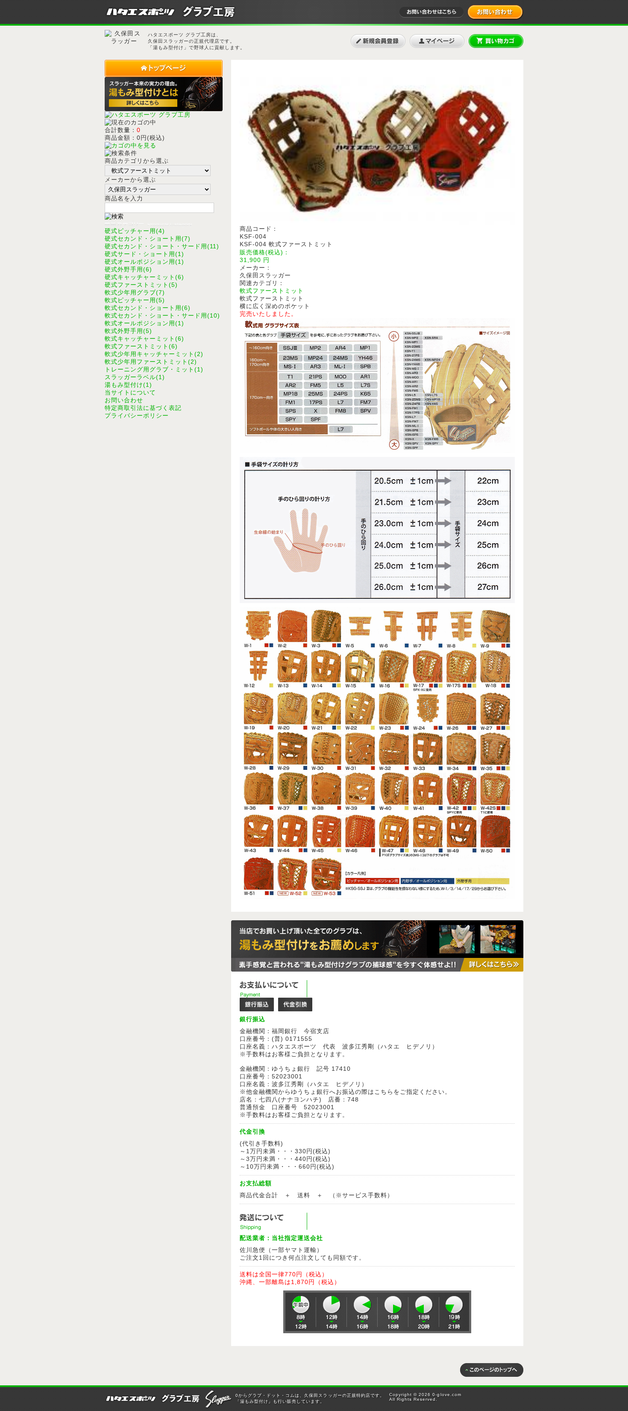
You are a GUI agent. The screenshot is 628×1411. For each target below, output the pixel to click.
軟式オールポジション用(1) (144, 323)
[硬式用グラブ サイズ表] (377, 896)
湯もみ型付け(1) (128, 384)
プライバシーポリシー (137, 415)
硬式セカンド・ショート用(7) (148, 238)
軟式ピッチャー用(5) (135, 300)
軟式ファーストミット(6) (141, 346)
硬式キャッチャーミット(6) (144, 277)
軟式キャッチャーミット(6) (144, 338)
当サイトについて (130, 392)
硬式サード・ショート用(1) (144, 253)
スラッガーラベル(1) (135, 377)
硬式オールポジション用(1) (144, 261)
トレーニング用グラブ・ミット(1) (154, 369)
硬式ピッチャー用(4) (135, 230)
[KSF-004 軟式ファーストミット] (377, 223)
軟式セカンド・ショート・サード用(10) (162, 315)
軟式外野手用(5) (128, 330)
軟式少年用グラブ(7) (135, 292)
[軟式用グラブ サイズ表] (377, 450)
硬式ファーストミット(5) (141, 284)
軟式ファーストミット (272, 290)
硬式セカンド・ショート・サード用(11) (162, 246)
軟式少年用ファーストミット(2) (151, 361)
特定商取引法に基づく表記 (143, 407)
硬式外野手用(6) (128, 269)
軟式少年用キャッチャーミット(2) (154, 354)
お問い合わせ (124, 400)
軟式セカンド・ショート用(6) (148, 307)
